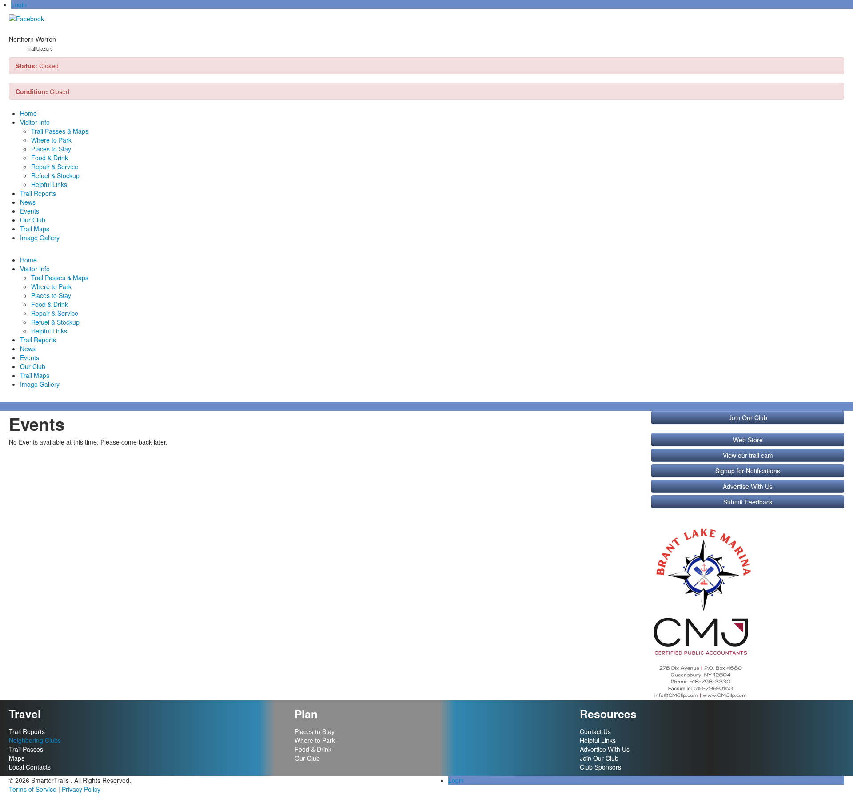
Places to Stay (51, 148)
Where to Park (51, 139)
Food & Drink (49, 157)
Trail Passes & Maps (59, 131)
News (28, 202)
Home (28, 113)
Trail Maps (34, 228)
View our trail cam (748, 455)
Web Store (748, 439)
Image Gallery (40, 237)
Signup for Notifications (747, 470)
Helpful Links (49, 184)
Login (19, 4)
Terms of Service (32, 789)
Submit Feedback (748, 501)
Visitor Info (35, 122)
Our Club (32, 219)
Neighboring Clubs (35, 740)
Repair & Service (54, 166)
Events (29, 210)
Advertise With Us (748, 486)
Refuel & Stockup (55, 175)
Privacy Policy (81, 789)
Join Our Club (748, 417)
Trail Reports (38, 193)
